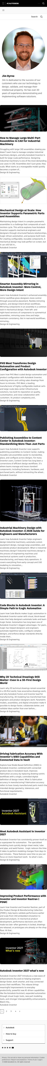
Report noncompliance (19, 1060)
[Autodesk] (13, 3)
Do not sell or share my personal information (23, 1058)
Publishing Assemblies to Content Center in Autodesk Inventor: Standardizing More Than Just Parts (22, 441)
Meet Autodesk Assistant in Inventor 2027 (22, 833)
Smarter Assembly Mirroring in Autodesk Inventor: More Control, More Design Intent (20, 287)
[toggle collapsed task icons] (39, 3)
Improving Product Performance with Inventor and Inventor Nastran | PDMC (23, 899)
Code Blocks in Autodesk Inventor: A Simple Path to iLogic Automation (22, 607)
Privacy (4, 1058)
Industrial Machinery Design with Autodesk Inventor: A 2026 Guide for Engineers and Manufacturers (22, 531)
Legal (40, 1060)
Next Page (19, 1011)
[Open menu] (3, 10)
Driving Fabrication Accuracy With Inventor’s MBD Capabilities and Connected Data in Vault (21, 756)
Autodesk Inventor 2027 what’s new (22, 970)
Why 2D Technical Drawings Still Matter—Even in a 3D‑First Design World (20, 680)
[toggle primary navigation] (4, 3)
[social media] (8, 1048)
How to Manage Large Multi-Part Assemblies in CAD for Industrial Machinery (20, 141)
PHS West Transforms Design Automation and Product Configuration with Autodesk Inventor (23, 366)
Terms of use (32, 1060)
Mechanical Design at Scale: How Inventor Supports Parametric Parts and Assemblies (22, 213)
